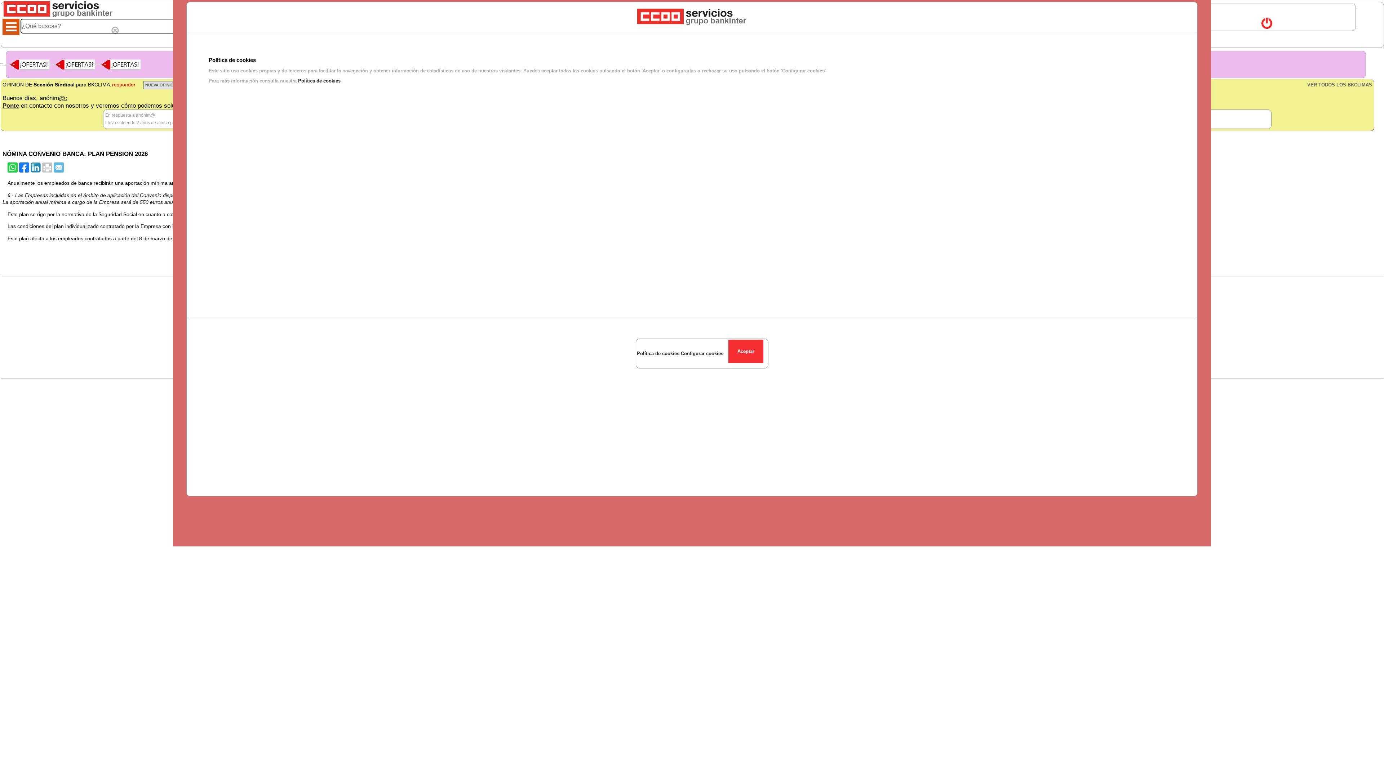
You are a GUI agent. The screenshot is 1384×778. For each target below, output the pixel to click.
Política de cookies (319, 81)
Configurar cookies (702, 353)
